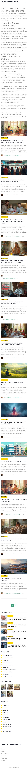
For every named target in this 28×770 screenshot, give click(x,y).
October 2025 (6, 728)
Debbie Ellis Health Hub (11, 2)
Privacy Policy (4, 758)
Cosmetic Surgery (17, 553)
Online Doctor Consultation (9, 278)
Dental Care (5, 667)
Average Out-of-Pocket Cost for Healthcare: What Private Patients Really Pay (12, 221)
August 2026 (6, 705)
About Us (3, 751)
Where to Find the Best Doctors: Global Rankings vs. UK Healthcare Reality (17, 633)
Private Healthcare (17, 236)
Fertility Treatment (17, 514)
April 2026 (5, 714)
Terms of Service (5, 753)
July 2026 (5, 707)
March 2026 (6, 717)
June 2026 (5, 710)
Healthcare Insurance (18, 474)
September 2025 (7, 731)
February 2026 (6, 719)
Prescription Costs (17, 194)
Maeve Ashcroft (8, 155)
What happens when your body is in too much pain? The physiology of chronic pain (17, 619)
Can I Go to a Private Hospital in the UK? (13, 461)
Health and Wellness (8, 665)
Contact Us (3, 756)
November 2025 (7, 726)
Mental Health (6, 674)
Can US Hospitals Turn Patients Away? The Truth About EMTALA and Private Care (17, 647)
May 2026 (5, 712)
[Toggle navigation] (25, 2)
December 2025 (7, 724)
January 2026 (6, 721)
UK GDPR (3, 760)
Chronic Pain (16, 155)
